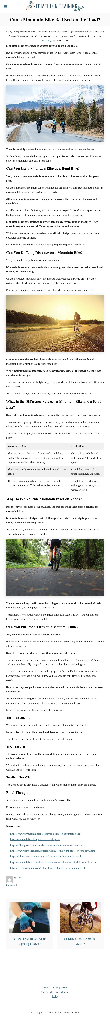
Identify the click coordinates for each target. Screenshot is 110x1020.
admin (19, 878)
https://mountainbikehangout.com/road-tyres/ (35, 839)
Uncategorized (11, 885)
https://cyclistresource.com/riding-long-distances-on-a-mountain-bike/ (48, 867)
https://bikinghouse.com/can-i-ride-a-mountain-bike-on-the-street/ (46, 845)
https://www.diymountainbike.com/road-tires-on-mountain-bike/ (45, 833)
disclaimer (45, 40)
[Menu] (5, 6)
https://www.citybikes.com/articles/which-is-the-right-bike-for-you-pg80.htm (52, 850)
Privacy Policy (51, 987)
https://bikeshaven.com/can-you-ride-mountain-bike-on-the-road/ (46, 856)
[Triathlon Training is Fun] (55, 6)
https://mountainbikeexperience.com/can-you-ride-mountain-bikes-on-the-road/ (53, 862)
